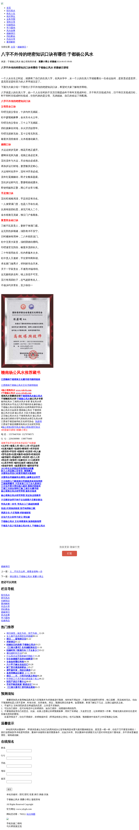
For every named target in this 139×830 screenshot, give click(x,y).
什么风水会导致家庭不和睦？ (21, 656)
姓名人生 (11, 13)
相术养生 (11, 16)
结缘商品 (11, 25)
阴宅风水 (5, 598)
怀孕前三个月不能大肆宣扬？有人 (23, 679)
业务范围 (11, 19)
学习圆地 (11, 28)
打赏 (69, 553)
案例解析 (11, 42)
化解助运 (5, 601)
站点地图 (31, 814)
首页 (9, 8)
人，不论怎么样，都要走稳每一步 (26, 571)
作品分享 (11, 39)
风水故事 (11, 30)
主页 (13, 47)
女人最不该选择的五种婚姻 (20, 636)
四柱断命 (11, 36)
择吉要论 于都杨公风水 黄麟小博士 (26, 576)
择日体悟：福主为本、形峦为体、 (23, 633)
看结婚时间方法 (14, 653)
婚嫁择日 (11, 33)
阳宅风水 (11, 10)
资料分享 (11, 22)
